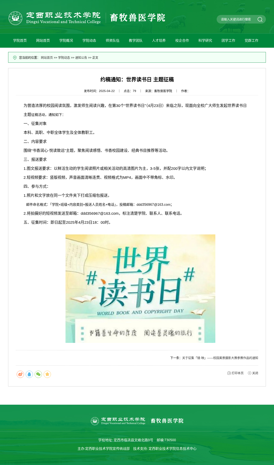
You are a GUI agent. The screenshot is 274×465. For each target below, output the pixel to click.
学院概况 (66, 40)
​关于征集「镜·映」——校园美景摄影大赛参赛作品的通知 (220, 358)
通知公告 (81, 57)
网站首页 (43, 40)
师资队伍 (112, 40)
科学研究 (205, 40)
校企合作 (182, 40)
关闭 (255, 373)
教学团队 (136, 40)
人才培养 (159, 40)
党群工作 (251, 40)
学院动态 (89, 40)
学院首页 (20, 40)
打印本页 (238, 373)
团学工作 (228, 40)
